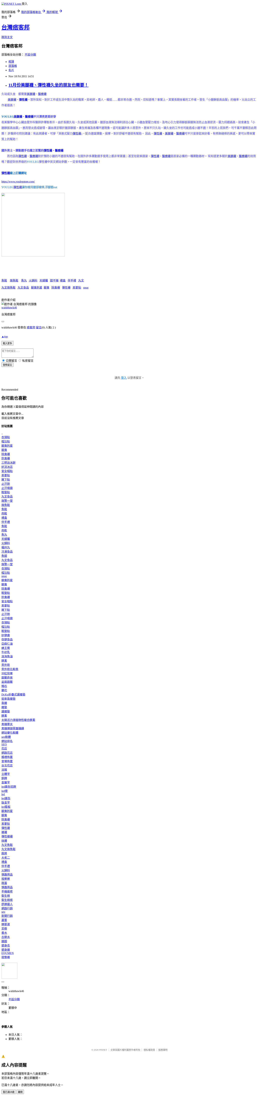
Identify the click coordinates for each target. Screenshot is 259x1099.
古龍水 (5, 937)
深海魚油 (7, 656)
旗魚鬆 (14, 280)
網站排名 (7, 741)
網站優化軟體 (9, 732)
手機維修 (7, 891)
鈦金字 (5, 802)
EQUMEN (7, 953)
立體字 (5, 773)
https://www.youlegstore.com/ (18, 181)
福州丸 (5, 547)
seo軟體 (6, 736)
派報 (4, 769)
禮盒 (63, 280)
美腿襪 (31, 93)
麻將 (4, 853)
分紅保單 (7, 673)
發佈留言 (7, 365)
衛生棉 (5, 895)
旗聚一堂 (7, 500)
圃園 (4, 941)
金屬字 (5, 782)
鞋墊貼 (5, 492)
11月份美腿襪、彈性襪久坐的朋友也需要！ (48, 85)
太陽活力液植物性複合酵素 (18, 719)
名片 (11, 70)
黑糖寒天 (7, 724)
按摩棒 (5, 878)
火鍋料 (33, 280)
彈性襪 (23, 99)
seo (3, 911)
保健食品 (7, 639)
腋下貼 (5, 479)
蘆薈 (4, 920)
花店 (4, 748)
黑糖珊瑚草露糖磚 (12, 728)
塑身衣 (5, 945)
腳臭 (46, 287)
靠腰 (4, 703)
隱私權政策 (149, 1050)
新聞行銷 (7, 915)
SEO (4, 744)
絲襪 (4, 840)
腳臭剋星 (36, 287)
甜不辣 (54, 280)
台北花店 (7, 765)
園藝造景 (7, 677)
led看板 (5, 806)
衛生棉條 (7, 900)
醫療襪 (42, 93)
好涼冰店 (7, 466)
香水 (4, 932)
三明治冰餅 (8, 462)
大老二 (5, 857)
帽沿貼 (5, 441)
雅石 (4, 686)
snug (85, 287)
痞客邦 (31, 327)
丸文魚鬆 (7, 844)
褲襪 (4, 832)
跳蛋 (4, 883)
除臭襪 (55, 287)
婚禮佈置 (7, 757)
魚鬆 (4, 280)
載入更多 (7, 343)
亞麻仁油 (7, 643)
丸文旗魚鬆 (8, 287)
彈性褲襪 (7, 836)
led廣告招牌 (8, 786)
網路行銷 (7, 908)
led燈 (4, 790)
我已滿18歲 (8, 1092)
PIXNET (103, 1050)
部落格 (12, 65)
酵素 (4, 660)
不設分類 (30, 54)
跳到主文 (7, 37)
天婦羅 (43, 280)
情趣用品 (7, 874)
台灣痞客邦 (15, 27)
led (3, 794)
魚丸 (24, 280)
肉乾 (4, 530)
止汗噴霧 (7, 488)
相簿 (11, 61)
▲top (4, 336)
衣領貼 (5, 437)
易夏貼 (77, 287)
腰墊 (4, 707)
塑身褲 (5, 949)
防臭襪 (5, 458)
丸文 (81, 280)
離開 (20, 1092)
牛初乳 (5, 652)
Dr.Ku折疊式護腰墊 (13, 694)
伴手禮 (72, 280)
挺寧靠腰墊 (8, 698)
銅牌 (4, 778)
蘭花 (4, 690)
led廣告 (5, 798)
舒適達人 (7, 904)
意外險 (5, 664)
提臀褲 (5, 957)
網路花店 (7, 752)
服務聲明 (163, 1050)
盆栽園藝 (7, 681)
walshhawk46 (9, 307)
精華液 (5, 924)
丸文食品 (23, 287)
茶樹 (4, 928)
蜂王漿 (5, 647)
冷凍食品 (7, 551)
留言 (39, 327)
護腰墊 (5, 711)
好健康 (5, 635)
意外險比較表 (9, 669)
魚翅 (4, 555)
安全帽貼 (7, 471)
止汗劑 (5, 483)
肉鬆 (4, 513)
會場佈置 (7, 761)
